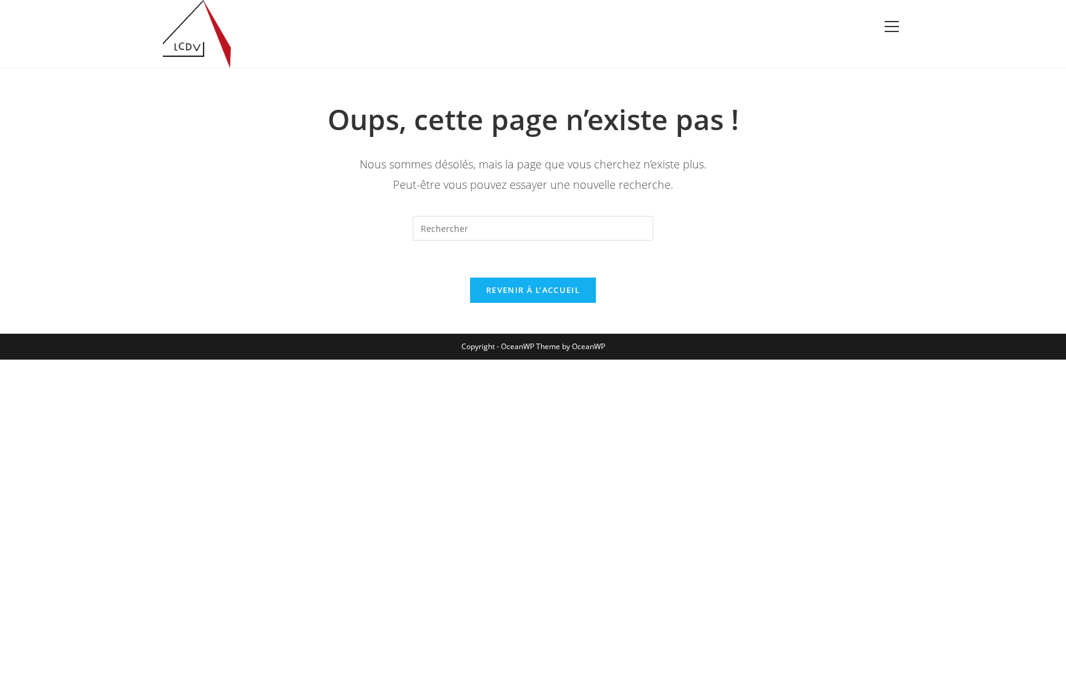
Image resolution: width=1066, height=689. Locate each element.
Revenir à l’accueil (533, 289)
